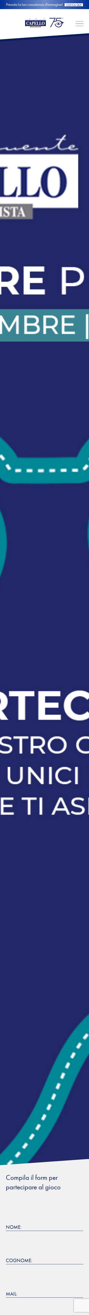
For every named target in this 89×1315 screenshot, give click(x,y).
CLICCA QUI (76, 4)
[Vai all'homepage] (44, 30)
